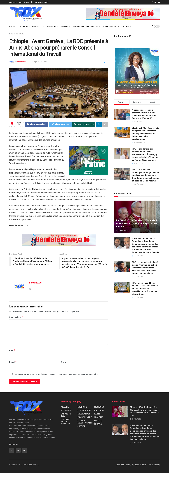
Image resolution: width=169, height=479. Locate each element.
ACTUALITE (37, 26)
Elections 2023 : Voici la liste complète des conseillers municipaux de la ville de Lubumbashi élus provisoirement (145, 133)
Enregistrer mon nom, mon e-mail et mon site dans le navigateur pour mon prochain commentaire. (55, 374)
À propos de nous (30, 2)
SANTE (97, 414)
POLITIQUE (99, 410)
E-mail (13, 362)
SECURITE (98, 417)
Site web (64, 362)
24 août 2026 (122, 230)
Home (11, 34)
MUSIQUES (52, 26)
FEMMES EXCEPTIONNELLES (85, 26)
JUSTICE (81, 426)
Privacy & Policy (44, 2)
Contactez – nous (15, 2)
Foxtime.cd (21, 62)
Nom (12, 350)
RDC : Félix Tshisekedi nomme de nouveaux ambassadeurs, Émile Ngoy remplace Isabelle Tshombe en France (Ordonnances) (145, 154)
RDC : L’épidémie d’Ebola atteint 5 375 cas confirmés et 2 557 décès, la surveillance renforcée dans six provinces (145, 288)
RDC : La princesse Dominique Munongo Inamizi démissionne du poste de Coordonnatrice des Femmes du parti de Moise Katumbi (145, 175)
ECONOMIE (82, 407)
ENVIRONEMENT (85, 417)
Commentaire (16, 317)
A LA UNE (24, 26)
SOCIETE (98, 421)
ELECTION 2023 (84, 410)
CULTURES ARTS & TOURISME (115, 26)
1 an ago (33, 62)
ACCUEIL (13, 26)
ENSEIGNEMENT (85, 414)
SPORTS (64, 26)
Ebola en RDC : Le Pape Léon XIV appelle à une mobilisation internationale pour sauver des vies (137, 223)
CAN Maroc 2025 (66, 415)
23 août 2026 (138, 297)
